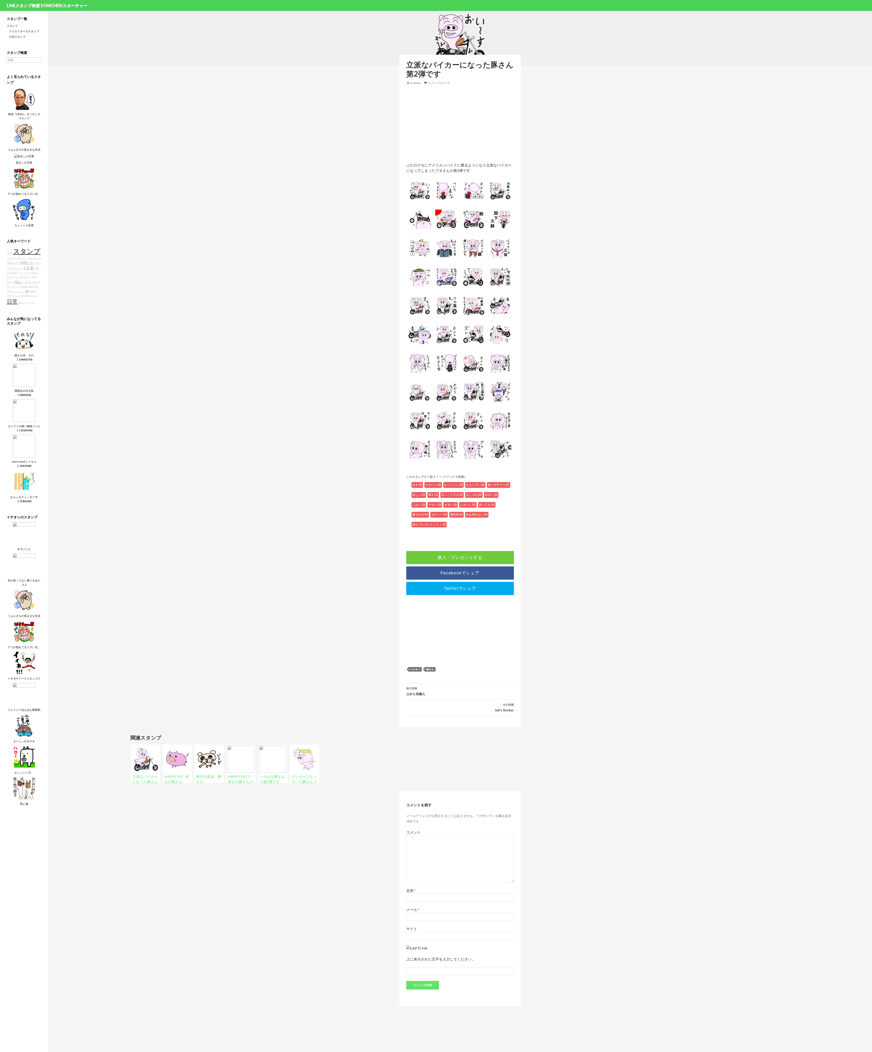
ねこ (18, 281)
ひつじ (16, 276)
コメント (413, 832)
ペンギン (31, 302)
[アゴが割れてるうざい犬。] (24, 178)
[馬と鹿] (24, 788)
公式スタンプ (17, 36)
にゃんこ (20, 291)
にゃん (18, 268)
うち (20, 272)
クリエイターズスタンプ (24, 31)
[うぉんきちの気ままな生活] (24, 133)
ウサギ (10, 268)
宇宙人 (10, 291)
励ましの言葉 (24, 162)
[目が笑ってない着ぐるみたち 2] (24, 564)
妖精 (30, 286)
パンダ (27, 282)
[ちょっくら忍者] (24, 209)
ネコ (23, 276)
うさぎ (28, 267)
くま (10, 252)
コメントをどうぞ (439, 82)
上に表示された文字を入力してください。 (440, 959)
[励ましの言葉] (24, 156)
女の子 (22, 302)
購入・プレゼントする (460, 557)
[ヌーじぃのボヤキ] (24, 725)
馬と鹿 (24, 804)
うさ (9, 258)
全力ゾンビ (24, 549)
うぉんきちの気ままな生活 (24, 149)
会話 (34, 281)
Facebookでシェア (460, 573)
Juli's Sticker (504, 707)
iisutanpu (415, 82)
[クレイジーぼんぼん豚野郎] (24, 694)
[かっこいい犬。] (24, 756)
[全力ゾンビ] (24, 533)
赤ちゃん (33, 258)
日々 (14, 258)
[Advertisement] (460, 124)
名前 (411, 890)
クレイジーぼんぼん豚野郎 (24, 710)
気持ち (35, 272)
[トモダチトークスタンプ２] (24, 662)
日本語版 (25, 295)
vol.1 (9, 295)
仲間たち (26, 263)
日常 (12, 301)
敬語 (34, 276)
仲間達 (23, 286)
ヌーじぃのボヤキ (24, 741)
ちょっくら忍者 (24, 225)
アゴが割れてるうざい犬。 (24, 194)
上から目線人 (415, 691)
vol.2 (9, 281)
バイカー (415, 669)
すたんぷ (23, 258)
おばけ (16, 262)
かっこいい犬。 (24, 772)
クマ (29, 276)
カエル (34, 295)
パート (27, 272)
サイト (411, 928)
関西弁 (32, 291)
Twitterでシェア (460, 588)
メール (412, 909)
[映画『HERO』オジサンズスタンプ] (24, 98)
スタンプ (12, 25)
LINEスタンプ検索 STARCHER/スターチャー (47, 5)
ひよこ (16, 295)
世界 (14, 272)
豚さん (430, 669)
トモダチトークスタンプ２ (24, 678)
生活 (9, 276)
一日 (35, 262)
